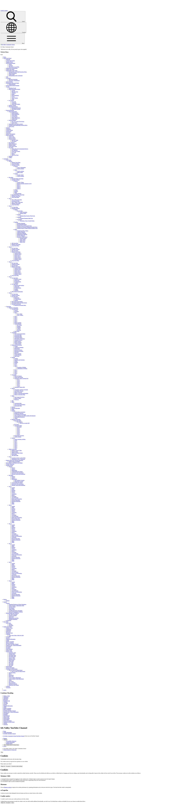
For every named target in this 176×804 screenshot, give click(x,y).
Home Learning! (18, 342)
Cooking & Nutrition (18, 347)
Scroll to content (4, 10)
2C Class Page (15, 207)
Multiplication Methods (22, 234)
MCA (10, 673)
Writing (16, 189)
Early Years (5, 621)
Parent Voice (14, 122)
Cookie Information (10, 742)
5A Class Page (15, 278)
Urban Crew (11, 136)
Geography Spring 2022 (19, 387)
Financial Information (10, 639)
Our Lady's (11, 681)
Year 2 (10, 206)
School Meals (9, 666)
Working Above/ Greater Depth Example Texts (27, 228)
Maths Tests (22, 242)
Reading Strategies (21, 223)
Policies (5, 599)
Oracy (10, 456)
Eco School (11, 100)
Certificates (14, 103)
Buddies (10, 156)
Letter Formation (23, 212)
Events (13, 96)
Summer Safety (12, 606)
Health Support (15, 112)
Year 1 (10, 198)
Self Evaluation (9, 81)
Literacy (13, 469)
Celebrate (8, 634)
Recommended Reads (22, 224)
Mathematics (14, 470)
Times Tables (23, 239)
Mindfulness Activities (13, 618)
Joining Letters (23, 213)
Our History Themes (18, 390)
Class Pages (8, 160)
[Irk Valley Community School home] (8, 44)
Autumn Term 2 (17, 254)
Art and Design (15, 309)
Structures (16, 352)
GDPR (7, 640)
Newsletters (8, 646)
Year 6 (10, 292)
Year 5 (10, 276)
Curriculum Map (18, 335)
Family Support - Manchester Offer (16, 605)
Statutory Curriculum (13, 307)
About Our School (7, 58)
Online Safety (12, 74)
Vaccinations (11, 608)
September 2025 (12, 652)
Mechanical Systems (18, 351)
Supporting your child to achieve (16, 124)
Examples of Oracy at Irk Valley (19, 458)
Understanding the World (17, 471)
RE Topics (16, 424)
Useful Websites (17, 193)
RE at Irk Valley (17, 420)
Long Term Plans (15, 163)
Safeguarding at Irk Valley (11, 70)
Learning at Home (15, 165)
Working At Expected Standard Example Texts (27, 227)
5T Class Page (15, 284)
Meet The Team (15, 155)
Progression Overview (19, 435)
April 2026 (11, 661)
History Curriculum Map (19, 394)
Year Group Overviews (19, 397)
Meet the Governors (13, 79)
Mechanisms (17, 348)
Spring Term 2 (17, 256)
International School (13, 106)
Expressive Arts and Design (18, 472)
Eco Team (11, 147)
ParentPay (8, 647)
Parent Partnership (10, 110)
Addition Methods (21, 232)
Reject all (3, 766)
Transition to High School (11, 669)
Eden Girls (11, 676)
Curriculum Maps (18, 425)
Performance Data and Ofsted (12, 83)
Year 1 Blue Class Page (17, 199)
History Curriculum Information (21, 393)
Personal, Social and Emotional (18, 474)
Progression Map (18, 336)
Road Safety (14, 454)
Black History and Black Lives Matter (14, 462)
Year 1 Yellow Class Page (17, 202)
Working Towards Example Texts (24, 225)
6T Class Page (15, 296)
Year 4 (10, 261)
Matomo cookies (7, 787)
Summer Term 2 (17, 259)
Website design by (9, 749)
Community (8, 620)
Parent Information (13, 111)
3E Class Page (15, 248)
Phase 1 (18, 184)
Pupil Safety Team (13, 146)
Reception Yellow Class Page (18, 194)
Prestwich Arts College (14, 685)
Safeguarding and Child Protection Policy (18, 71)
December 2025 (12, 656)
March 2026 (11, 660)
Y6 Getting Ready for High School (19, 302)
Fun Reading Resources (19, 417)
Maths (15, 170)
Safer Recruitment (13, 73)
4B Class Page (15, 263)
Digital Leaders (12, 145)
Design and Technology (17, 345)
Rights (13, 94)
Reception (11, 177)
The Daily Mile (15, 455)
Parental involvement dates (20, 305)
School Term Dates (10, 667)
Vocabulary (19, 219)
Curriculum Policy (18, 337)
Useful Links (14, 119)
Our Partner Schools (16, 109)
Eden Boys (11, 675)
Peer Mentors (12, 142)
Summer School (9, 465)
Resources (16, 399)
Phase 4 (18, 188)
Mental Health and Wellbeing (12, 613)
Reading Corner (17, 279)
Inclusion (11, 65)
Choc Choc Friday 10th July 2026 (16, 635)
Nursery (10, 161)
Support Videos (17, 398)
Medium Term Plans (16, 162)
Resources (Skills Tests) (22, 237)
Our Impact (14, 141)
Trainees (8, 127)
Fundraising (8, 131)
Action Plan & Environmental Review (20, 148)
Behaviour (8, 631)
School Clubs (9, 650)
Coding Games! (17, 343)
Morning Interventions (19, 285)
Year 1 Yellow (20, 315)
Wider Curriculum (13, 449)
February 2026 (12, 659)
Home (4, 57)
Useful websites (20, 168)
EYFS (15, 363)
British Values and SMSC (14, 461)
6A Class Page (15, 294)
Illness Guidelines (10, 642)
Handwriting (20, 210)
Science (13, 438)
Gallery (10, 157)
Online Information (16, 117)
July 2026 (11, 665)
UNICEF (14, 93)
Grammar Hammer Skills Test (26, 218)
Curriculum (5, 158)
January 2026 (12, 657)
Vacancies (8, 132)
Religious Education (16, 419)
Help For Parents (18, 376)
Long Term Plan (15, 275)
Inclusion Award (12, 88)
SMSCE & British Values (17, 453)
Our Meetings (15, 150)
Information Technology (19, 338)
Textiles (16, 346)
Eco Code (14, 101)
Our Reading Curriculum (19, 412)
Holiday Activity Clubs (17, 450)
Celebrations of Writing (22, 368)
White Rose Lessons (18, 481)
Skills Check (22, 240)
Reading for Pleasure (18, 413)
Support (5, 602)
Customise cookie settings (17, 766)
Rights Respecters (13, 143)
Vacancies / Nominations (14, 80)
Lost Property (14, 116)
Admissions (8, 629)
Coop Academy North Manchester (16, 678)
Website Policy (9, 743)
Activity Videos (20, 182)
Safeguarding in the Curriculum (15, 75)
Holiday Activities (10, 641)
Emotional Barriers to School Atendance (17, 604)
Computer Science (18, 340)
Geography (14, 374)
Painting (19, 327)
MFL (13, 400)
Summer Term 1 (17, 258)
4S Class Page (15, 265)
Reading (16, 191)
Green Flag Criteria (16, 104)
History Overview (18, 392)
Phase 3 (18, 187)
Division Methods (21, 235)
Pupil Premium (9, 649)
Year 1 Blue (19, 314)
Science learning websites (19, 439)
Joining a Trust (9, 628)
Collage (18, 328)
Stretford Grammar (13, 683)
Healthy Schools (12, 105)
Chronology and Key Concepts (21, 389)
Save (13, 802)
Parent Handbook (15, 114)
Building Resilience (13, 619)
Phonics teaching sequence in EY (24, 183)
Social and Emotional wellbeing (16, 611)
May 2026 (11, 662)
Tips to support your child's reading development (24, 415)
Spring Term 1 (17, 255)
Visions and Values (10, 69)
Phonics (16, 166)
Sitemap (5, 738)
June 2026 (11, 664)
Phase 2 (18, 186)
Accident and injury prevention (15, 610)
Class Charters (15, 98)
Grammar (19, 217)
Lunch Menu (14, 115)
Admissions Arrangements (11, 68)
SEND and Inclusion (10, 63)
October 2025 (12, 654)
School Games (15, 451)
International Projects (16, 107)
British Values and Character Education (14, 460)
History (13, 388)
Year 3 (10, 246)
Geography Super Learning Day (21, 378)
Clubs (13, 99)
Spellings (16, 282)
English (16, 173)
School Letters (9, 651)
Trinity (10, 680)
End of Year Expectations (17, 301)
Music (13, 402)
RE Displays (20, 422)
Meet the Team (15, 91)
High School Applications (17, 291)
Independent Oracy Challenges (18, 459)
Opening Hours (9, 62)
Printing (18, 326)
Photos (13, 153)
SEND (10, 64)
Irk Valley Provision (13, 614)
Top (2, 752)
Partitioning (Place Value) (22, 230)
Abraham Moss (12, 672)
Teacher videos (20, 175)
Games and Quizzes (18, 377)
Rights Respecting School (14, 89)
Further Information (7, 626)
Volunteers (8, 129)
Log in (4, 690)
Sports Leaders (12, 137)
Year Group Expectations (19, 333)
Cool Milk (8, 636)
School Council (12, 139)
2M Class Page (15, 243)
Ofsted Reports (12, 84)
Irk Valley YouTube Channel (12, 644)
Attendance (8, 630)
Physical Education (16, 408)
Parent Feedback (12, 120)
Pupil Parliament (15, 95)
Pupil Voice (16, 331)
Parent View (11, 126)
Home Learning (17, 322)
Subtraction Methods (21, 233)
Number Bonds (23, 238)
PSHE (13, 409)
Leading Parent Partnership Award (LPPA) (18, 125)
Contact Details (9, 130)
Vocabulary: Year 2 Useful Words (27, 220)
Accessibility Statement (11, 741)
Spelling (19, 214)
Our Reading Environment (20, 414)
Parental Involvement (16, 304)
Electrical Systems (18, 350)
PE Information (17, 281)
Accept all (8, 766)
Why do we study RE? (25, 423)
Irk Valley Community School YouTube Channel (13, 736)
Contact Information (10, 60)
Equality (8, 637)
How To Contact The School (18, 121)
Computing (14, 332)
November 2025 (12, 655)
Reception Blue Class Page (17, 178)
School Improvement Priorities (12, 85)
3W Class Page (15, 250)
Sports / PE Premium (10, 134)
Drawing (19, 330)
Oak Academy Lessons (19, 480)
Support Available (13, 615)
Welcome (8, 59)
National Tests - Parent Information (13, 645)
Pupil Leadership (9, 135)
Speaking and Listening (19, 359)
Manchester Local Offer (14, 67)
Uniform (8, 686)
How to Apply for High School (15, 670)
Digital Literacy (17, 341)
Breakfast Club (9, 633)
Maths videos (20, 172)
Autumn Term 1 (17, 253)
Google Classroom (10, 464)
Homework (16, 280)
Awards (7, 86)
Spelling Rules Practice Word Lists (27, 215)
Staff (7, 76)
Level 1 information (21, 167)
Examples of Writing (21, 367)
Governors (8, 78)
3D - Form (19, 325)
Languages (14, 537)
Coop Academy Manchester (15, 677)
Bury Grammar (12, 682)
